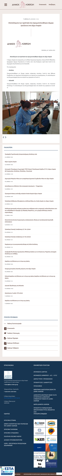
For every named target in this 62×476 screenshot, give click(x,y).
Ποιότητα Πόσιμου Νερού (12, 436)
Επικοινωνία (42, 4)
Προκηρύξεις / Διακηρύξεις (43, 382)
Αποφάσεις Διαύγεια (40, 372)
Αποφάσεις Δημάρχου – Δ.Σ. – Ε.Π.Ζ (45, 375)
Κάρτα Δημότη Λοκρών (41, 404)
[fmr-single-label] (39, 423)
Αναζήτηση (52, 4)
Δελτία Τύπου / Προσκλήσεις (43, 379)
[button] (3, 137)
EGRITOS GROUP (36, 474)
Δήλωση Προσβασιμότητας (13, 440)
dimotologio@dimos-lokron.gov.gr (12, 398)
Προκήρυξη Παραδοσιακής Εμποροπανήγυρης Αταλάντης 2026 (44, 409)
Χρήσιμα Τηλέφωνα (11, 429)
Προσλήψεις (38, 386)
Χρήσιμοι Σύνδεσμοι (11, 433)
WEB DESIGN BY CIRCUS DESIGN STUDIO (49, 474)
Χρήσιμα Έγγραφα (10, 420)
